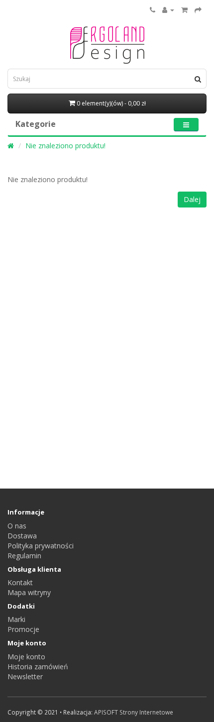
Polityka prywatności (40, 545)
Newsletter (25, 676)
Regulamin (24, 555)
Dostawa (22, 535)
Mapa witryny (29, 592)
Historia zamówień (37, 666)
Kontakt (20, 582)
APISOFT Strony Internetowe (133, 712)
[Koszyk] (184, 9)
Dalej (192, 199)
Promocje (23, 629)
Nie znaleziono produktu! (65, 145)
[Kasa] (198, 9)
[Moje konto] (168, 9)
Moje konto (26, 656)
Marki (16, 619)
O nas (16, 525)
